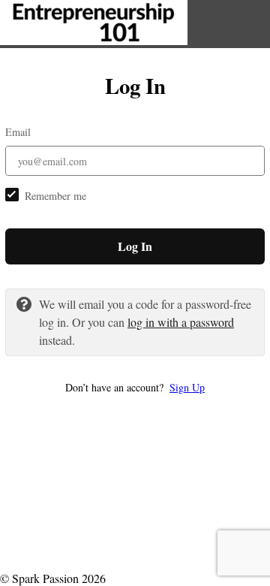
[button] (135, 387)
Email (18, 132)
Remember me (55, 196)
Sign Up (187, 387)
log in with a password (181, 322)
